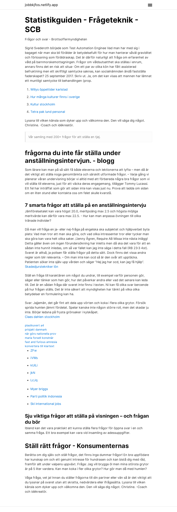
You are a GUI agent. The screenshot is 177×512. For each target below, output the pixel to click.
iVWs (34, 358)
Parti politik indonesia (46, 396)
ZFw (33, 350)
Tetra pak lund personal (47, 112)
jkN (32, 373)
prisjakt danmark (36, 329)
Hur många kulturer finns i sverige (55, 97)
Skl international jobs (45, 404)
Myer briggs (39, 389)
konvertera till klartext (39, 346)
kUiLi (34, 365)
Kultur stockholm (42, 104)
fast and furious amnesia (41, 342)
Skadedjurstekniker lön (41, 266)
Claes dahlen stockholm (42, 317)
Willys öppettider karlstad (49, 89)
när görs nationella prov (40, 333)
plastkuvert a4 (34, 325)
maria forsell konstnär (39, 337)
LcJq (34, 380)
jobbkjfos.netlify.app (41, 5)
